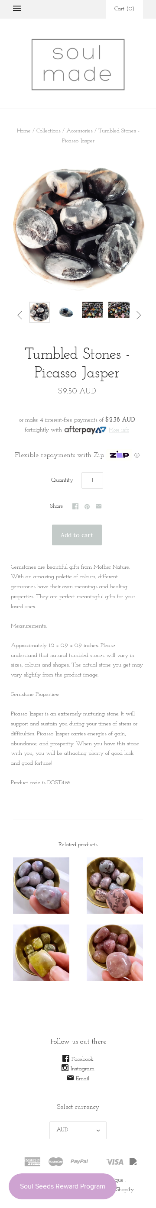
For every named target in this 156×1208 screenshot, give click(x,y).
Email (82, 1079)
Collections (48, 131)
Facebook (83, 1059)
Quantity (62, 480)
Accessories (79, 131)
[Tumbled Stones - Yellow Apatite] (41, 953)
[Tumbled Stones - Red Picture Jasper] (115, 885)
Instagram (82, 1069)
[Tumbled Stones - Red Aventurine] (115, 953)
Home (24, 131)
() (124, 9)
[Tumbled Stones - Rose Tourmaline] (41, 885)
